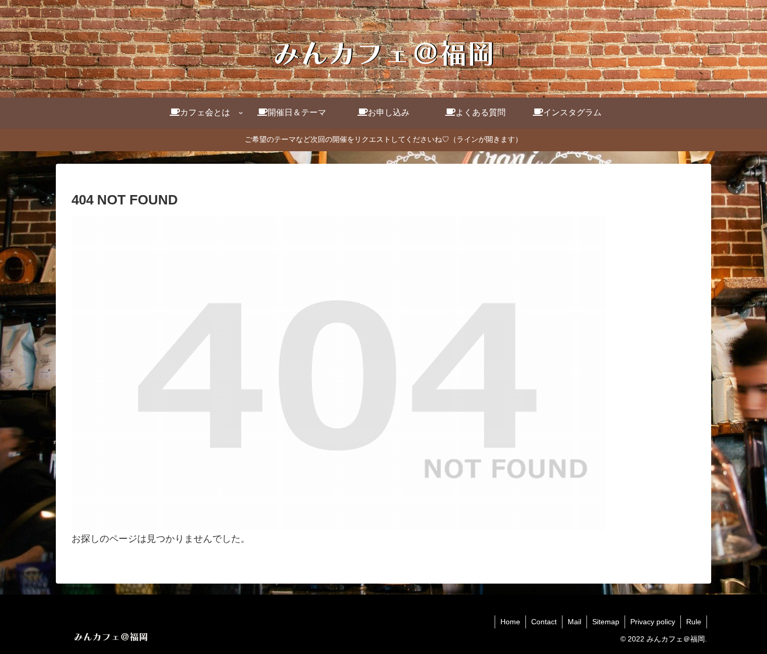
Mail (574, 621)
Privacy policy (652, 621)
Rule (693, 621)
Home (510, 621)
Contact (544, 621)
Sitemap (605, 621)
